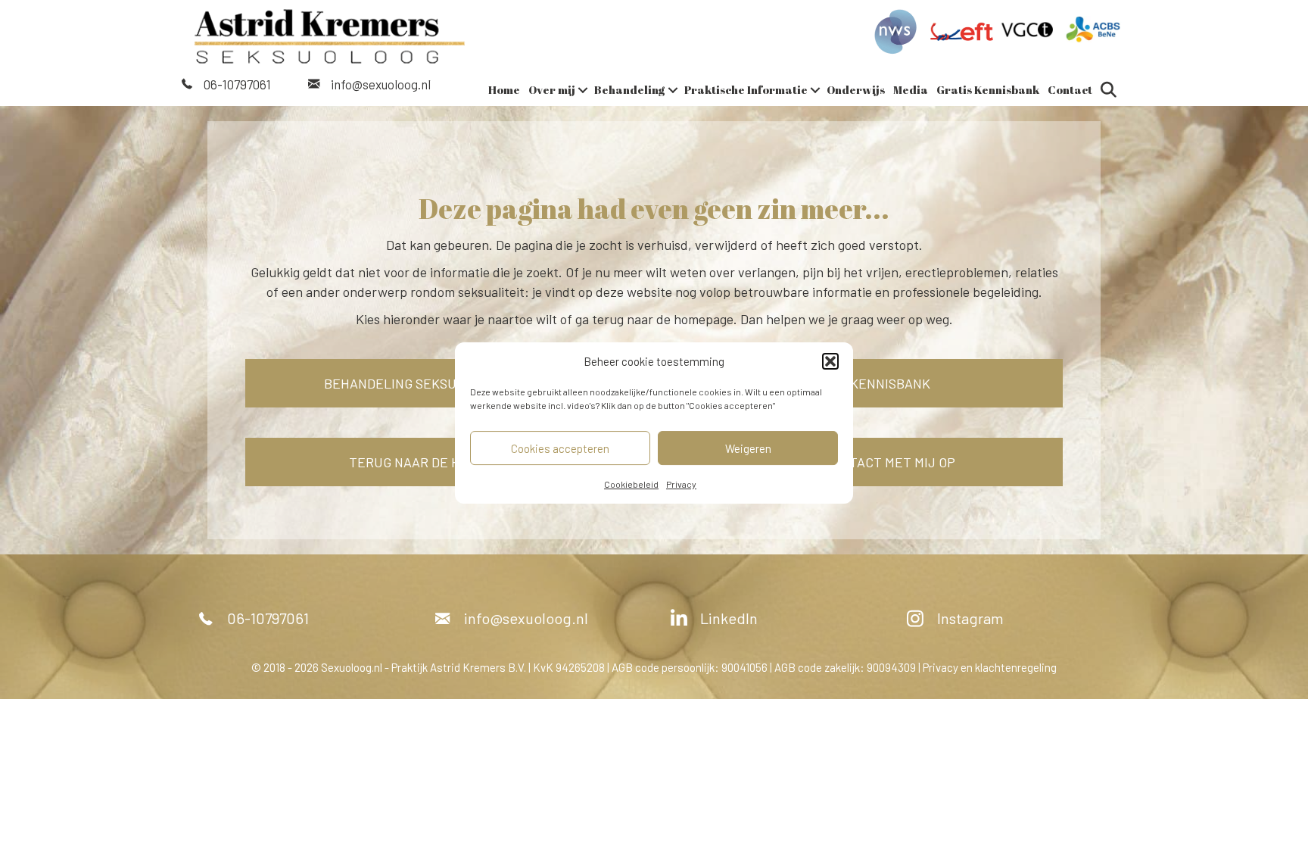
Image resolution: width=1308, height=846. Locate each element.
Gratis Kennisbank (987, 89)
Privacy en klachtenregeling (990, 667)
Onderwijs (856, 89)
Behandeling (629, 89)
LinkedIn (729, 618)
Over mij (551, 89)
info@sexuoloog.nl (381, 84)
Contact (1070, 89)
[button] (830, 361)
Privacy (681, 484)
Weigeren (748, 448)
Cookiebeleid (631, 484)
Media (910, 89)
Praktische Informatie (746, 89)
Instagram (970, 618)
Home (504, 89)
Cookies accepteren (560, 448)
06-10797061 (237, 84)
